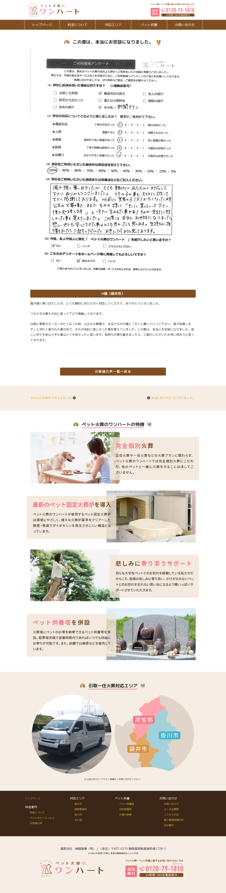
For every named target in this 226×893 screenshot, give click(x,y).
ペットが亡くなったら (42, 818)
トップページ (42, 24)
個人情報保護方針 (174, 820)
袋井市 (78, 804)
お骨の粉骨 (125, 814)
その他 (78, 820)
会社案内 (169, 825)
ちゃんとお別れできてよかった (51, 398)
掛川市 (78, 814)
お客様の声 (36, 823)
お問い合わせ (185, 24)
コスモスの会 (171, 814)
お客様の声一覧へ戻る (113, 371)
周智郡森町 (80, 809)
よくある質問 (171, 809)
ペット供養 (149, 24)
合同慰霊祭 (125, 809)
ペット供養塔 (126, 804)
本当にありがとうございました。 (173, 398)
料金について (78, 24)
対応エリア (113, 24)
